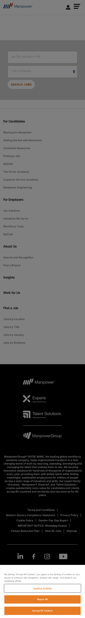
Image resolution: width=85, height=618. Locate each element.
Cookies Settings (42, 588)
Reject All (42, 599)
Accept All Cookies (42, 610)
